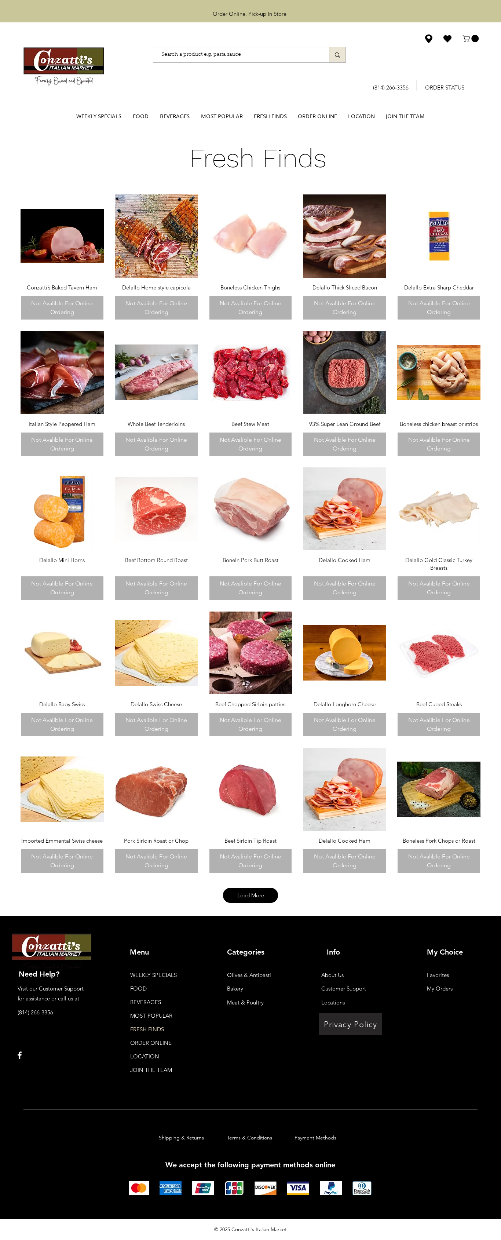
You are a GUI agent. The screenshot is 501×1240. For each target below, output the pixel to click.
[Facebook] (20, 1055)
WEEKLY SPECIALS (153, 974)
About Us (332, 974)
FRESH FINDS (147, 1029)
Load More (250, 895)
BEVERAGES (145, 1002)
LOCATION (144, 1056)
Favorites (438, 974)
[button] (471, 38)
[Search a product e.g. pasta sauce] (337, 54)
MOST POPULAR (151, 1015)
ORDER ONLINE (151, 1042)
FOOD (138, 988)
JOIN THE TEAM (151, 1069)
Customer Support (61, 988)
